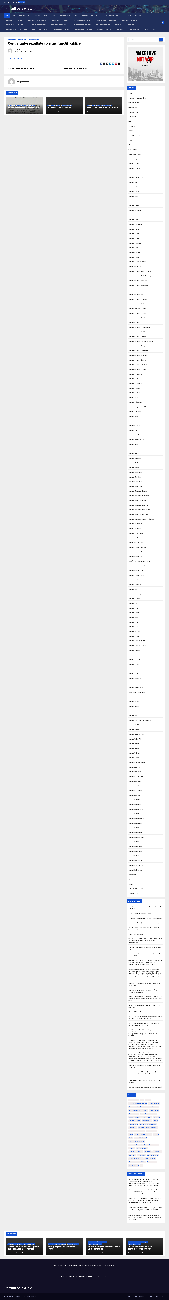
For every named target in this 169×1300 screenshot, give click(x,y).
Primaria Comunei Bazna (136, 294)
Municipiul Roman (134, 145)
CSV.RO (70, 1276)
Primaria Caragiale (134, 243)
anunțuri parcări (133, 1114)
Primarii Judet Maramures (45, 15)
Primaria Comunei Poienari (137, 355)
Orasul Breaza (133, 149)
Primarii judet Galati (61, 29)
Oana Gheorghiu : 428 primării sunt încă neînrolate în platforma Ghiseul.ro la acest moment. (142, 1074)
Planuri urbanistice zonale (136, 1141)
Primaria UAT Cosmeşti (136, 725)
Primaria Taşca (133, 697)
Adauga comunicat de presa (147, 1296)
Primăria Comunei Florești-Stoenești (140, 341)
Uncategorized (133, 893)
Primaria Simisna (134, 655)
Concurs (10, 39)
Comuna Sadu (133, 112)
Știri (142, 1165)
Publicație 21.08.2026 (135, 934)
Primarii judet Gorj (40, 29)
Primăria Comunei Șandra (137, 360)
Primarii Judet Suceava (82, 20)
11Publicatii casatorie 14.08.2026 (63, 107)
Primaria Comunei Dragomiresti (139, 327)
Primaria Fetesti (133, 416)
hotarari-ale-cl (133, 1124)
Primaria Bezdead (134, 201)
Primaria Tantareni (134, 683)
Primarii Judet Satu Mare (37, 20)
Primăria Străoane (134, 673)
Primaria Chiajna (134, 257)
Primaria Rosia (133, 627)
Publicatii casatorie (141, 1148)
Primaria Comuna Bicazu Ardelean (140, 271)
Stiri (129, 879)
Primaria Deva (133, 397)
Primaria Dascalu (134, 388)
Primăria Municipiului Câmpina (138, 496)
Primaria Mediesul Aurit (136, 472)
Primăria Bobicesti (134, 210)
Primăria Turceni (134, 711)
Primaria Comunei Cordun (137, 313)
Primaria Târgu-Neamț (136, 687)
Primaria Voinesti (134, 748)
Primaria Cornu (133, 379)
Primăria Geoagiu (134, 425)
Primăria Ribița (133, 617)
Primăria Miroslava (134, 477)
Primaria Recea (133, 613)
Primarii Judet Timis (129, 20)
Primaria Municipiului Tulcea (138, 514)
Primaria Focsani (134, 421)
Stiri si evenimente (152, 1155)
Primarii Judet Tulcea (15, 25)
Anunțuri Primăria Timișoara (148, 1114)
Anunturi (131, 93)
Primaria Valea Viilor (135, 739)
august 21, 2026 (54, 1252)
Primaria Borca (133, 215)
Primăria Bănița (133, 191)
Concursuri (156, 1117)
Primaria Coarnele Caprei (137, 262)
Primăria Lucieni (133, 449)
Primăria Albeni (133, 163)
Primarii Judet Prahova (132, 15)
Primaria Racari (133, 608)
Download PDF (13, 58)
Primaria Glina (133, 430)
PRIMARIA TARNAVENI (136, 692)
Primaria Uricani (133, 730)
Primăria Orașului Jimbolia (137, 570)
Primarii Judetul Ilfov (21, 15)
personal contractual (141, 1138)
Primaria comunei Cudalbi (137, 318)
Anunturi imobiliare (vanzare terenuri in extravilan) (143, 1107)
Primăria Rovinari (134, 631)
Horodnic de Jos (134, 135)
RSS (157, 1296)
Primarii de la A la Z (18, 9)
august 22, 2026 (15, 1252)
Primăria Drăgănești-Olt (136, 402)
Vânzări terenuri (134, 1165)
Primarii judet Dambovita (127, 29)
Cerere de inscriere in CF (74, 68)
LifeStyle (131, 140)
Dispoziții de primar (134, 1120)
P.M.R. (130, 1138)
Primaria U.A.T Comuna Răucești (139, 720)
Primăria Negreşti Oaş (135, 524)
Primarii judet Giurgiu (83, 29)
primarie (19, 49)
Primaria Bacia (133, 173)
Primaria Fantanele (134, 411)
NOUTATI (156, 1134)
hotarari (155, 1120)
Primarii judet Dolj (105, 29)
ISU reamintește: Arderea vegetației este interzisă (145, 1087)
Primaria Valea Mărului (136, 734)
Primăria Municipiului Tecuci (138, 505)
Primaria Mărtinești (134, 463)
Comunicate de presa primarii (73, 1265)
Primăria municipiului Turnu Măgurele (141, 519)
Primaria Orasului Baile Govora (139, 547)
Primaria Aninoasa (134, 168)
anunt (141, 1100)
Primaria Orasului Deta (136, 556)
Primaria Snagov (134, 659)
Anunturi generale (154, 1103)
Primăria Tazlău (133, 701)
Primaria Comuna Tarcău (137, 290)
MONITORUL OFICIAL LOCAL (143, 1134)
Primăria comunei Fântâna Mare (139, 332)
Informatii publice (151, 1131)
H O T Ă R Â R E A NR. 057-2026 (102, 107)
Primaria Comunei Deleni (136, 322)
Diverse (131, 131)
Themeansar (37, 1296)
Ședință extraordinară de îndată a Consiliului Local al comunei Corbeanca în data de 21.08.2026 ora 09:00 (145, 999)
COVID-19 (131, 126)
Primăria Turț (132, 715)
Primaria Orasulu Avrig (136, 542)
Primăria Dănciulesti (135, 383)
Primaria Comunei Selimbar (15, 105)
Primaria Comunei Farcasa (137, 336)
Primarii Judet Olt (111, 15)
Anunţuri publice (154, 1110)
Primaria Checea (134, 252)
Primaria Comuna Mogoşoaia (138, 285)
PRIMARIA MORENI (135, 482)
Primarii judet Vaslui (59, 25)
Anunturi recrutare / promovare (138, 1110)
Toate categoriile (150, 1158)
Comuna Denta (133, 103)
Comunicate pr (149, 29)
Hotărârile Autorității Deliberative (147, 1127)
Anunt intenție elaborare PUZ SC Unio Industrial (145, 918)
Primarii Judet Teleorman (106, 20)
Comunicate (132, 117)
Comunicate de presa (91, 1265)
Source (20, 58)
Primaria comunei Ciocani (137, 308)
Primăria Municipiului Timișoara (139, 510)
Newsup (29, 1296)
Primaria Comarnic (134, 266)
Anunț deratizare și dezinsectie (23, 107)
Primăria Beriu (133, 196)
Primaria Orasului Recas (136, 575)
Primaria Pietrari (133, 589)
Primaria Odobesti (134, 538)
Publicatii (131, 1148)
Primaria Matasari (134, 467)
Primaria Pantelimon (135, 580)
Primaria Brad (133, 220)
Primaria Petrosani (134, 584)
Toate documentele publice (137, 1162)
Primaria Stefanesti (134, 669)
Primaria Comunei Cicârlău (137, 304)
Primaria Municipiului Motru (137, 500)
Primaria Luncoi (133, 453)
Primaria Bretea (133, 229)
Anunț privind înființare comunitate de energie (144, 923)
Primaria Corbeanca (135, 374)
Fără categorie (146, 1120)
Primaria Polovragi (134, 594)
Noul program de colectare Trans (139, 913)
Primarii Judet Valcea (37, 25)
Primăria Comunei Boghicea (137, 299)
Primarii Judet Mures (68, 15)
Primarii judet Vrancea (82, 25)
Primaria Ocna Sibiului (21, 39)
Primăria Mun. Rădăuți (136, 486)
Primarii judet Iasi (103, 25)
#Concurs (30, 51)
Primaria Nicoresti (134, 528)
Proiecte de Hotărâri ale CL (137, 1145)
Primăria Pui (132, 603)
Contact (162, 1296)
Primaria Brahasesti (135, 224)
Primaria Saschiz (134, 650)
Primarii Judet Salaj (14, 20)
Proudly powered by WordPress (13, 1296)
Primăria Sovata (133, 664)
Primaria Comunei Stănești (137, 369)
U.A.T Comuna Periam (136, 889)
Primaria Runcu (133, 636)
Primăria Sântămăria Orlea (137, 645)
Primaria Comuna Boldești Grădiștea (140, 276)
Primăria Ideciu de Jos (136, 439)
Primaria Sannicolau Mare (137, 641)
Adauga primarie (132, 1296)
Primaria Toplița (133, 706)
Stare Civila (132, 1155)
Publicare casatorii (152, 1145)
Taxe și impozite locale (136, 1158)
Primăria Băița (133, 182)
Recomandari (132, 875)
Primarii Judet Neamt (90, 15)
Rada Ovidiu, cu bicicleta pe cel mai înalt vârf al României (23, 1247)
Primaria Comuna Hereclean (138, 280)
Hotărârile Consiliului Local (136, 1131)
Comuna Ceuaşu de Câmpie (137, 98)
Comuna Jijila (133, 107)
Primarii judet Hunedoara (16, 29)
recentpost (147, 1151)
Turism (130, 884)
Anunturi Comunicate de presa (138, 1103)
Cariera (149, 1117)
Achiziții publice (133, 1100)
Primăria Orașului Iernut (136, 566)
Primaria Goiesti (133, 435)
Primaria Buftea (133, 238)
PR (100, 1265)
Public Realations (108, 1265)
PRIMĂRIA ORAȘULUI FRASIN (139, 561)
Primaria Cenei (133, 248)
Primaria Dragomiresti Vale (137, 407)
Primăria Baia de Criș (135, 177)
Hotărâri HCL (132, 1127)
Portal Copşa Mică (134, 154)
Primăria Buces (133, 234)
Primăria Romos (133, 622)
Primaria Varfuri (133, 744)
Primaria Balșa (133, 187)
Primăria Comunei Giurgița (137, 346)
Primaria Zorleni (133, 758)
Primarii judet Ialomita (124, 25)
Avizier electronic (140, 1117)
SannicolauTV (157, 1151)
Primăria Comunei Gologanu (138, 351)
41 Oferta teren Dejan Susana (22, 68)
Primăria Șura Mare (135, 678)
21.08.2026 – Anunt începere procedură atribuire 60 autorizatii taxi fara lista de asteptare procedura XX (145, 941)
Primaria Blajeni (133, 205)
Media (131, 1134)
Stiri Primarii (58, 1265)
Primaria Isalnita (133, 444)
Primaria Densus (134, 393)
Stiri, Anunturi (141, 1155)
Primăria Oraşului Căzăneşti (137, 552)
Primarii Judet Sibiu (60, 20)
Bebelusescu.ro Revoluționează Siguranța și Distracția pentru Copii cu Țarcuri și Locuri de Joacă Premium (143, 1183)
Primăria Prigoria (134, 599)
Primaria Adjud (133, 159)
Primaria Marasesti (134, 458)
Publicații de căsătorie (135, 1151)
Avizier (131, 1117)
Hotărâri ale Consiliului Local (148, 1124)
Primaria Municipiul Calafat (137, 491)
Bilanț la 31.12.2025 (134, 1012)
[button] (159, 22)
